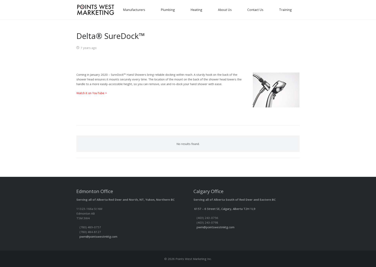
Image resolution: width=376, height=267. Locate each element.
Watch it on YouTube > (91, 93)
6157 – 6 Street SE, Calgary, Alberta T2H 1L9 (224, 209)
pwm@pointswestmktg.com (98, 236)
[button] (148, 10)
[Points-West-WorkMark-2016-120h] (95, 10)
